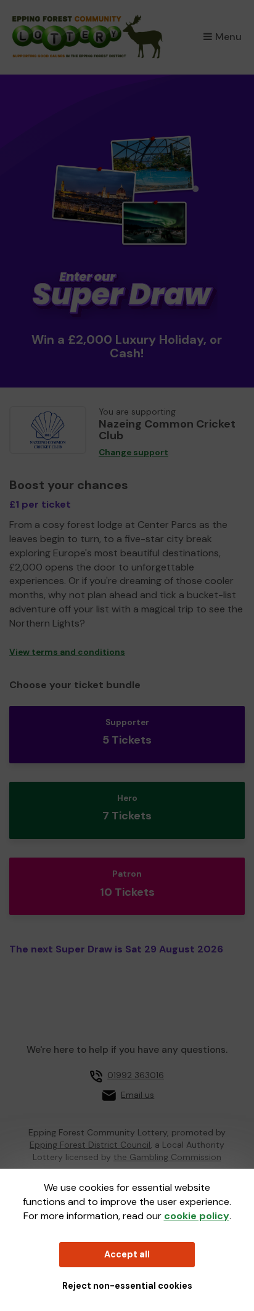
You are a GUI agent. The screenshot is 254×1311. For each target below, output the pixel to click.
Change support (133, 452)
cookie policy (196, 1215)
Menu (228, 36)
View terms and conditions (67, 652)
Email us (137, 1094)
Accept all (127, 1254)
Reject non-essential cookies (127, 1285)
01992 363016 (135, 1075)
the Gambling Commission (167, 1157)
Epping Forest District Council (90, 1144)
